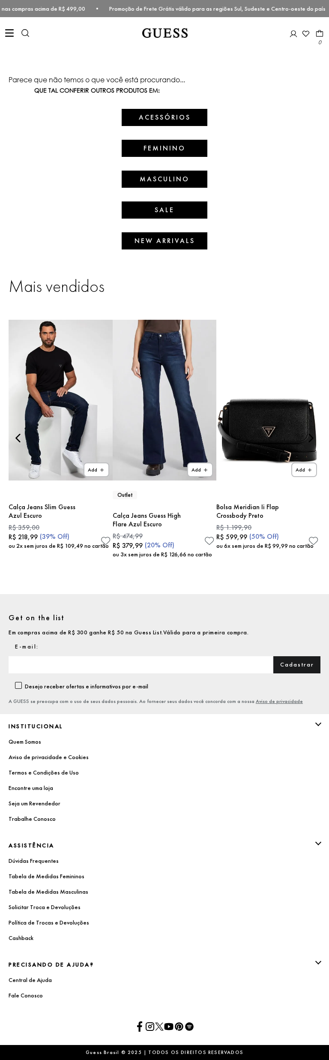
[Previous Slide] (18, 438)
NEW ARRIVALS (165, 240)
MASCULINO (164, 178)
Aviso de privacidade (279, 701)
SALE (164, 209)
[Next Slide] (311, 438)
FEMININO (164, 148)
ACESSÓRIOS (165, 117)
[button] (25, 33)
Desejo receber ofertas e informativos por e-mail (86, 686)
